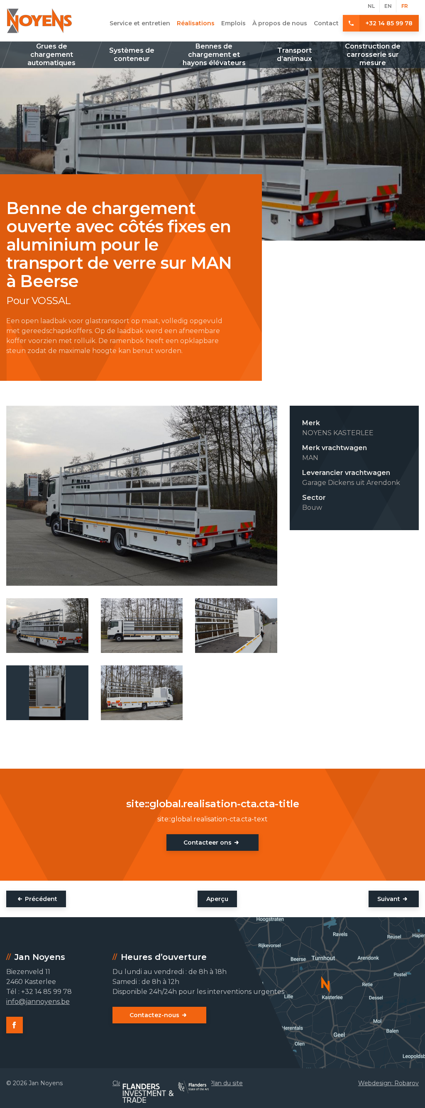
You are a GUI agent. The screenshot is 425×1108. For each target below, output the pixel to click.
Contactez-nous (154, 1015)
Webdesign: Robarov (388, 1083)
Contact (326, 23)
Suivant (388, 899)
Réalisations (196, 23)
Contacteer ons (207, 842)
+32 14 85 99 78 (389, 23)
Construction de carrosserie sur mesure (373, 54)
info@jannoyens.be (38, 1002)
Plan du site (226, 1083)
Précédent (41, 899)
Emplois (233, 23)
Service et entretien (140, 23)
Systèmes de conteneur (131, 54)
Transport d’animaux (294, 54)
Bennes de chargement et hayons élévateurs (214, 54)
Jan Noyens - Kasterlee (39, 21)
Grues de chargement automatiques (51, 54)
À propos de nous (279, 23)
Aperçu (217, 899)
